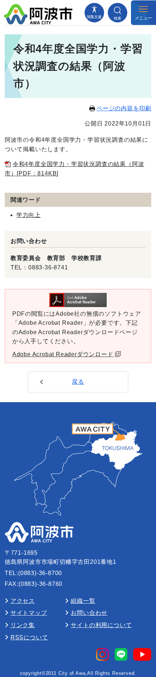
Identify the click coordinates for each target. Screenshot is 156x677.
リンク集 (23, 625)
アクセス (23, 601)
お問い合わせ (89, 613)
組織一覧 (83, 601)
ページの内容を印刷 (124, 108)
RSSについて (29, 637)
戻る (78, 382)
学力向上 (28, 215)
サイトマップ (29, 613)
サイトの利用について (101, 625)
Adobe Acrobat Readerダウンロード (63, 354)
